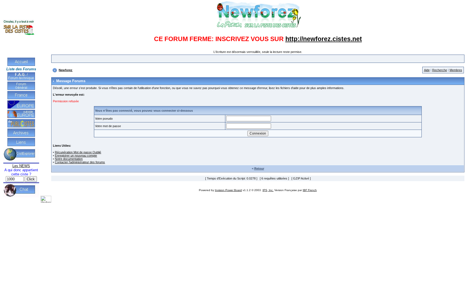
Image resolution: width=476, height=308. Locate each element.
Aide (427, 70)
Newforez (65, 70)
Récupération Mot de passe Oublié (78, 152)
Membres (456, 70)
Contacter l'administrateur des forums (80, 162)
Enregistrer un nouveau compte (76, 155)
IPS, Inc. (268, 190)
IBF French (310, 190)
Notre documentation (69, 158)
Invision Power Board (228, 190)
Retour (259, 168)
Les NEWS (21, 166)
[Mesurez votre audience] (45, 201)
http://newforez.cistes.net (323, 38)
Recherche (439, 70)
